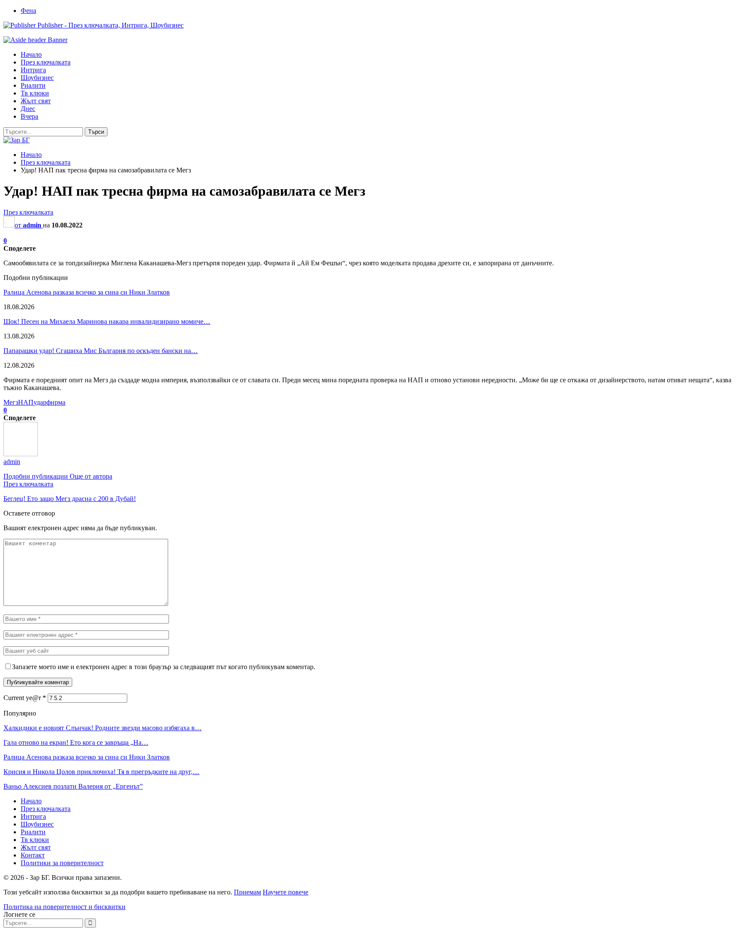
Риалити (33, 85)
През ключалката (46, 62)
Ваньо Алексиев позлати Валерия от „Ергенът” (73, 786)
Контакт (33, 855)
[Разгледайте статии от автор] (20, 454)
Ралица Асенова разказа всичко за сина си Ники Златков (86, 292)
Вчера (29, 116)
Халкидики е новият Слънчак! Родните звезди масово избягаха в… (102, 727)
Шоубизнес (37, 77)
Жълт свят (36, 100)
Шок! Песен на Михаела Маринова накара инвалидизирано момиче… (106, 321)
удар (40, 402)
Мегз (10, 402)
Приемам (247, 892)
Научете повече (285, 892)
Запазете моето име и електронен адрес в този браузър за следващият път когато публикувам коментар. (163, 666)
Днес (28, 108)
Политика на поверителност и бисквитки (64, 906)
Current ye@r (24, 697)
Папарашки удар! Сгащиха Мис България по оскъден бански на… (100, 350)
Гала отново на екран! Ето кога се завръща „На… (75, 742)
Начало (31, 54)
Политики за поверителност (62, 862)
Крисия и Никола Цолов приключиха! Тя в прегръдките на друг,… (101, 771)
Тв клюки (35, 93)
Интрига (33, 70)
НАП (26, 402)
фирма (55, 402)
